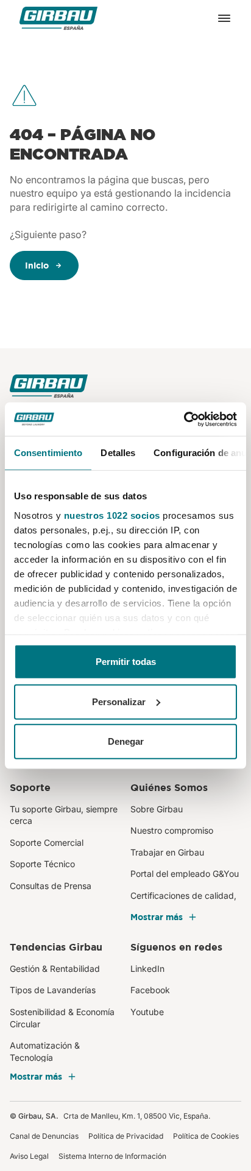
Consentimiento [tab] (48, 453)
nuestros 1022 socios (112, 515)
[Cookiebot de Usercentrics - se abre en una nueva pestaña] (183, 419)
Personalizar (119, 701)
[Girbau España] (58, 18)
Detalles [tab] (118, 453)
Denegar (126, 741)
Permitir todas (126, 661)
